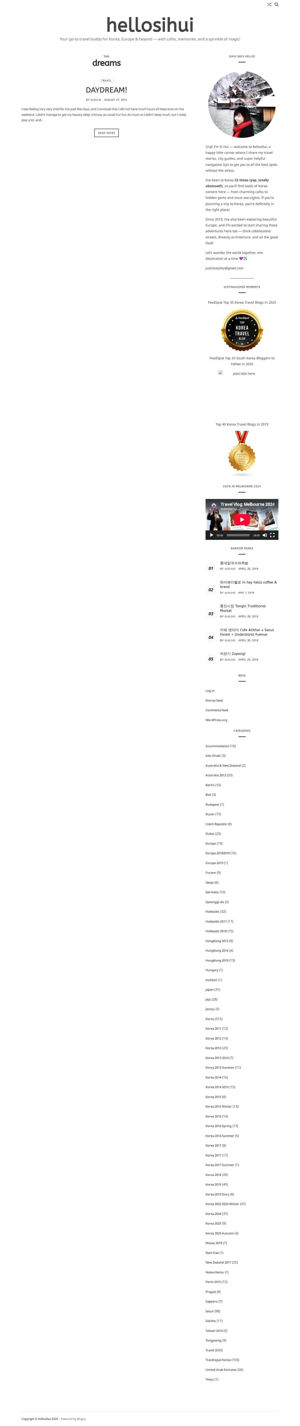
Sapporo (212, 1301)
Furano (211, 872)
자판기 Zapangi (232, 654)
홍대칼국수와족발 (234, 563)
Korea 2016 (213, 1116)
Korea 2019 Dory (217, 1194)
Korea (210, 1019)
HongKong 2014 (217, 950)
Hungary (212, 970)
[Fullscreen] (272, 535)
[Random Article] (269, 4)
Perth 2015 (213, 1282)
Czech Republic (216, 824)
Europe (211, 843)
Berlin (210, 785)
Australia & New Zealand (223, 765)
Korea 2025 (213, 1223)
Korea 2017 (213, 1145)
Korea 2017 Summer (220, 1165)
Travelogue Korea (218, 1360)
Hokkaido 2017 (216, 921)
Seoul (210, 1311)
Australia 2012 (216, 775)
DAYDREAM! (106, 90)
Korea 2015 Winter (219, 1106)
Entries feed (214, 700)
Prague (211, 1292)
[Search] (276, 4)
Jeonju (210, 1009)
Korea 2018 (213, 1175)
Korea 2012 (213, 1038)
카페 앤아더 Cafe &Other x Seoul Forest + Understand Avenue (247, 632)
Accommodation (217, 746)
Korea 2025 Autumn (220, 1233)
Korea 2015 (213, 1097)
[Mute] (264, 535)
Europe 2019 (214, 863)
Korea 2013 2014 (217, 1058)
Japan (210, 989)
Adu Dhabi (213, 756)
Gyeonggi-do (215, 902)
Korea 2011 (213, 1028)
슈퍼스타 (95, 99)
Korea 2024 (213, 1214)
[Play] (211, 535)
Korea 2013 (213, 1048)
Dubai (210, 833)
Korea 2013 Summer (220, 1067)
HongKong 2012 (217, 941)
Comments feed (217, 710)
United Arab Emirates (221, 1370)
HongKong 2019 (217, 960)
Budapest (212, 804)
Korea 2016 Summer (220, 1136)
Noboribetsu (215, 1272)
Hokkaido (212, 911)
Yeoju (210, 1379)
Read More (106, 133)
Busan (210, 814)
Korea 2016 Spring (219, 1126)
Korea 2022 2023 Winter (222, 1204)
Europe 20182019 (218, 853)
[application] (242, 519)
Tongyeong (213, 1340)
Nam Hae (212, 1253)
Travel (106, 80)
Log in (210, 690)
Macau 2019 (214, 1243)
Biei (208, 794)
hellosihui (150, 25)
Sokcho (211, 1321)
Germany (212, 892)
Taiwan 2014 (214, 1331)
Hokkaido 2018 (216, 931)
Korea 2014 (213, 1077)
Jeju (208, 999)
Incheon (211, 980)
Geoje (210, 882)
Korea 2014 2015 (217, 1087)
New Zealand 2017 (218, 1262)
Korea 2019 (213, 1184)
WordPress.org (216, 720)
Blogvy (81, 1419)
